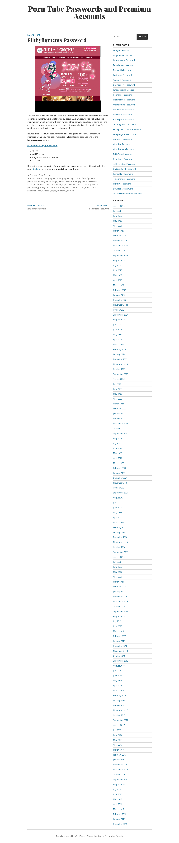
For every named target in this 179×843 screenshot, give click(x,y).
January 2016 (119, 819)
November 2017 (120, 710)
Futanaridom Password (123, 90)
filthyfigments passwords (86, 181)
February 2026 (119, 235)
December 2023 (120, 359)
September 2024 (120, 314)
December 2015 (120, 824)
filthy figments (51, 178)
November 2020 (120, 542)
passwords (32, 187)
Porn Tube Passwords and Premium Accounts (89, 12)
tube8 (88, 187)
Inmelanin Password (122, 114)
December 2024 (120, 300)
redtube (75, 187)
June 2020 (117, 567)
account (40, 178)
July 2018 (117, 670)
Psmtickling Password (123, 174)
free (47, 184)
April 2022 (117, 458)
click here (36, 169)
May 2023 (117, 394)
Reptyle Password (121, 50)
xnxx (39, 190)
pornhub (51, 187)
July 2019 (117, 621)
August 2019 (119, 616)
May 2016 (117, 799)
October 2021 (119, 487)
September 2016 (120, 779)
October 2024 (119, 309)
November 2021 (120, 483)
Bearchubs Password (122, 159)
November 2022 (120, 423)
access (33, 178)
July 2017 (117, 730)
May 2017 (117, 740)
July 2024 (117, 324)
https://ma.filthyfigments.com (42, 145)
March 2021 (118, 522)
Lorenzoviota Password (124, 60)
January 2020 (119, 591)
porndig (42, 187)
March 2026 (118, 230)
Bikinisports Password (123, 119)
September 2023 (120, 374)
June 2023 (117, 389)
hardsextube (55, 184)
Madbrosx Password (122, 139)
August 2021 (119, 497)
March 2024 (118, 344)
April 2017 (117, 745)
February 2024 (119, 349)
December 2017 (120, 705)
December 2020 (120, 537)
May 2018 (117, 680)
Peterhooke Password (123, 65)
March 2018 (118, 690)
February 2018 (119, 695)
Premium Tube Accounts (41, 175)
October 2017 (119, 715)
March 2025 (118, 285)
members (72, 184)
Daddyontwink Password (124, 169)
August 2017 (119, 725)
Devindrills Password (122, 70)
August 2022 (119, 438)
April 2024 (117, 339)
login (64, 184)
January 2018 (119, 700)
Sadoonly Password (122, 80)
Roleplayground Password (125, 134)
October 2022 (119, 428)
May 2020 (117, 572)
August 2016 (119, 784)
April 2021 (117, 517)
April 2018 (117, 685)
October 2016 (119, 774)
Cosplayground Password (125, 124)
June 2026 (117, 216)
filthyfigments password (63, 181)
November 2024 (120, 304)
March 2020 (118, 581)
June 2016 (117, 794)
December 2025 (120, 240)
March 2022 (118, 463)
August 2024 (119, 319)
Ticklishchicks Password (124, 179)
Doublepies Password (123, 188)
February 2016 (119, 814)
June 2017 (117, 735)
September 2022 (120, 433)
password (94, 184)
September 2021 (120, 492)
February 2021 (119, 527)
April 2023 (117, 399)
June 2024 (117, 329)
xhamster (31, 190)
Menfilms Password (122, 183)
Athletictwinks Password (124, 164)
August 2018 (119, 665)
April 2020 (117, 576)
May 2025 (117, 275)
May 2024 (117, 334)
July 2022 (117, 443)
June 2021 (117, 507)
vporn (94, 187)
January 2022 (119, 473)
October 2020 (119, 547)
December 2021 (120, 478)
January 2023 (119, 413)
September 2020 (120, 552)
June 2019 (117, 626)
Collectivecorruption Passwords (127, 193)
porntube (60, 187)
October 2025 (119, 250)
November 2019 (120, 601)
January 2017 (119, 759)
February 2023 (119, 408)
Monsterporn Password (124, 99)
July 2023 (117, 384)
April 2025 (117, 280)
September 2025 (120, 255)
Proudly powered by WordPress (70, 836)
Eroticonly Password (122, 75)
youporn (61, 190)
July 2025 (117, 265)
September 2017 (120, 720)
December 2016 (120, 764)
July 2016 (117, 789)
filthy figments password (70, 178)
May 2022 (117, 453)
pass (80, 184)
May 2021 (117, 512)
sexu (82, 187)
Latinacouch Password (123, 109)
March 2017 (118, 749)
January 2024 (119, 354)
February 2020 (119, 586)
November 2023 (120, 364)
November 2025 (120, 245)
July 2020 (117, 562)
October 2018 (119, 656)
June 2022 (117, 448)
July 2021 (117, 502)
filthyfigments (44, 181)
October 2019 (119, 606)
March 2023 (118, 403)
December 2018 (120, 646)
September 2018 (120, 660)
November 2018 (120, 651)
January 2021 (119, 532)
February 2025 (119, 290)
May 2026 (117, 220)
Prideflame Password (122, 154)
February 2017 (119, 754)
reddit (68, 187)
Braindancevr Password (124, 85)
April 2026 (117, 225)
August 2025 (119, 260)
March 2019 (118, 631)
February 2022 (119, 468)
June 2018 (117, 675)
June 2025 (117, 270)
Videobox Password (122, 144)
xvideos (45, 190)
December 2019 (120, 596)
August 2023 (119, 379)
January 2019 (119, 641)
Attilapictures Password (124, 104)
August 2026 (119, 206)
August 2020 (119, 557)
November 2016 (120, 769)
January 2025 (119, 295)
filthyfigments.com (35, 184)
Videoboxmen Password (124, 149)
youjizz (53, 190)
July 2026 (117, 211)
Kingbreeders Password (124, 55)
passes (86, 184)
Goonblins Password (122, 95)
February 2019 (119, 636)
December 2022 (120, 418)
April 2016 (117, 804)
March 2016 (118, 809)
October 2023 (119, 369)
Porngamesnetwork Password (127, 129)
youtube (70, 190)
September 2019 (120, 611)
